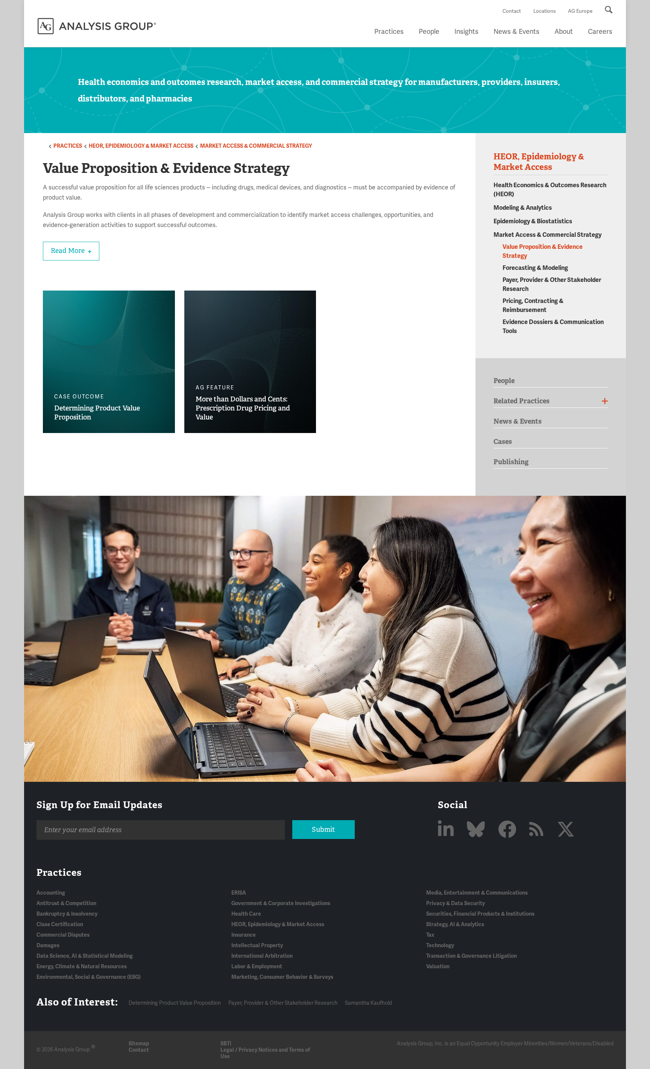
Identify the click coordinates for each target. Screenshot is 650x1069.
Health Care (246, 914)
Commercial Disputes (63, 935)
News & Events (516, 31)
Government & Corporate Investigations (280, 903)
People (429, 31)
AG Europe (580, 11)
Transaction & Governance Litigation (471, 956)
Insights (466, 31)
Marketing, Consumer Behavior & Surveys (282, 977)
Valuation (438, 966)
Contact (512, 11)
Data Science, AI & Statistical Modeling (84, 956)
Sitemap (139, 1043)
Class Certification (59, 924)
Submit (323, 829)
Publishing (511, 461)
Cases (503, 441)
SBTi (225, 1043)
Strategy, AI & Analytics (455, 924)
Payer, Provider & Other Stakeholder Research (282, 1003)
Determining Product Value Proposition (175, 1003)
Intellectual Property (257, 945)
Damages (47, 945)
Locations (544, 11)
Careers (600, 31)
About (563, 31)
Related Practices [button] (522, 401)
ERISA (238, 893)
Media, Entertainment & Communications (477, 893)
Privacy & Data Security (455, 903)
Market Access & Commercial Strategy (256, 146)
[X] (566, 830)
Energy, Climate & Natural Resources (81, 966)
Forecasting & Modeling (535, 268)
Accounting (50, 893)
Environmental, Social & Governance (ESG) (88, 977)
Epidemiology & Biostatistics (533, 221)
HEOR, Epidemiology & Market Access (141, 146)
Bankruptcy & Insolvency (66, 914)
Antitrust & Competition (66, 903)
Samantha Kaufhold (368, 1003)
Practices (389, 31)
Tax (430, 935)
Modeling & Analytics (523, 208)
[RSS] (538, 830)
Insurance (243, 935)
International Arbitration (262, 956)
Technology (440, 945)
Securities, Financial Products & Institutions (480, 914)
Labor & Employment (256, 966)
